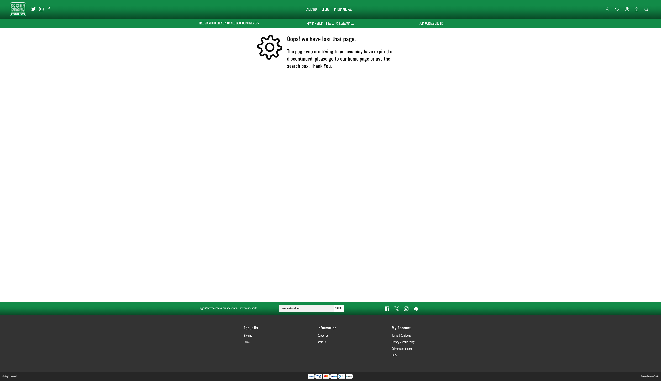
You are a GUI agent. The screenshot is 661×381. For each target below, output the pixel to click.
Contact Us (323, 335)
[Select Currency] (608, 9)
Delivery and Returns (402, 348)
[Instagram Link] (41, 9)
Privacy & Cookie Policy (403, 342)
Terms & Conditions (401, 335)
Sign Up (339, 308)
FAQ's (394, 355)
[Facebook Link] (49, 9)
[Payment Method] (323, 376)
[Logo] (18, 9)
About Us (322, 342)
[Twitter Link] (33, 9)
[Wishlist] (617, 9)
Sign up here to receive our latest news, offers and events (228, 308)
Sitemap (248, 335)
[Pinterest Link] (416, 308)
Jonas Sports (654, 376)
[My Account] (627, 9)
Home (247, 342)
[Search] (646, 9)
